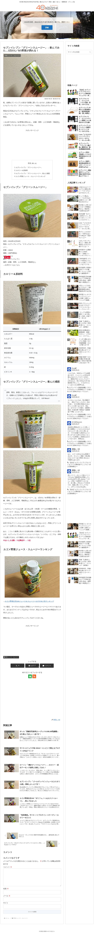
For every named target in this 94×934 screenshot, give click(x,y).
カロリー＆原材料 (22, 170)
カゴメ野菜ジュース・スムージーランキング (30, 176)
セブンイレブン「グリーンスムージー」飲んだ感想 (33, 173)
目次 (29, 163)
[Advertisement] (32, 145)
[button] (90, 52)
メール (6, 896)
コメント (7, 867)
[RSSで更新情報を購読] (34, 676)
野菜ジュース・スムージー (11, 657)
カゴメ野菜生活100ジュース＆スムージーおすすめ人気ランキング (29, 601)
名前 (6, 889)
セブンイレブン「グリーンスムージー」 (29, 167)
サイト (5, 903)
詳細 (47, 27)
